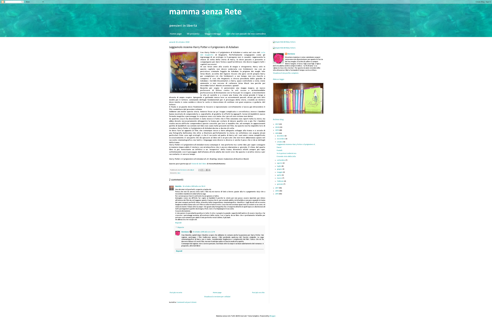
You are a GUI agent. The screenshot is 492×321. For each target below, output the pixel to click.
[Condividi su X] (204, 170)
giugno (279, 169)
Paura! (279, 147)
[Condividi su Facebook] (207, 170)
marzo (279, 178)
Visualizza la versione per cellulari (217, 297)
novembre (281, 139)
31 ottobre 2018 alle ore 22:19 (204, 232)
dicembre (281, 136)
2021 (277, 124)
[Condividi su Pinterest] (209, 170)
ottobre (280, 142)
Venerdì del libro (198, 163)
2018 (277, 133)
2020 (277, 127)
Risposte (181, 227)
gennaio (280, 184)
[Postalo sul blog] (202, 170)
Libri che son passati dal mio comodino (246, 34)
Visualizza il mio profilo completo (286, 73)
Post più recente (176, 292)
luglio (279, 166)
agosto (280, 163)
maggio (280, 172)
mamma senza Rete (205, 12)
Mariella (178, 186)
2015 (277, 194)
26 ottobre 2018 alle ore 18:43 (194, 186)
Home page (176, 34)
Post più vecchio (258, 292)
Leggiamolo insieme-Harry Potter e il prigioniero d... (296, 144)
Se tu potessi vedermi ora (286, 153)
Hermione (185, 232)
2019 (277, 130)
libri (178, 173)
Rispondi (178, 223)
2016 (277, 191)
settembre (281, 160)
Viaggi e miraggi (213, 34)
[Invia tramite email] (199, 170)
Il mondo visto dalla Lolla (286, 156)
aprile (279, 175)
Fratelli (279, 150)
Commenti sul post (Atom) (186, 302)
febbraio (280, 181)
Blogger (273, 316)
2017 (277, 188)
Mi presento (193, 34)
